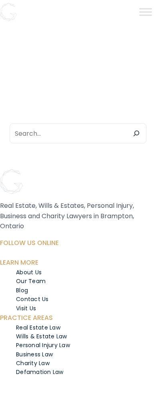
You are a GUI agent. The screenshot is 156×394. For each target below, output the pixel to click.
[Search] (136, 133)
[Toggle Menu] (145, 12)
